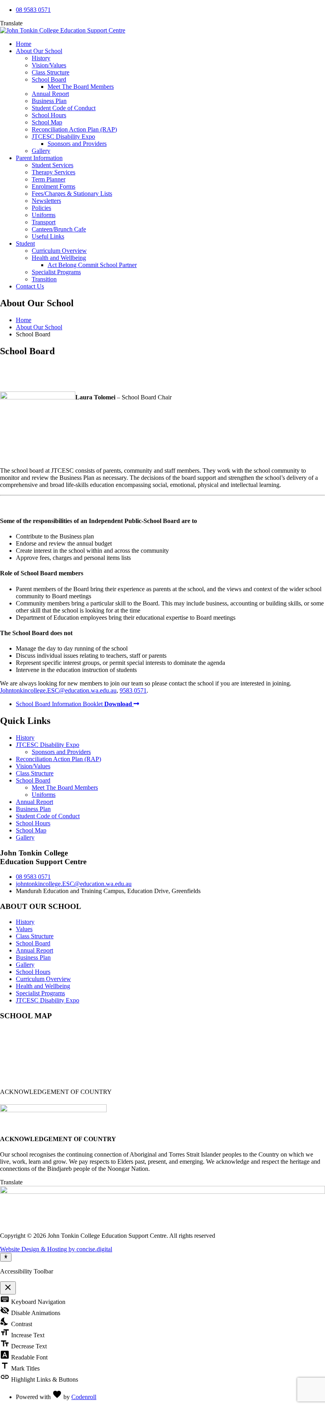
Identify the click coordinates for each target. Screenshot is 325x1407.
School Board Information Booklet (74, 704)
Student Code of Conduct (64, 108)
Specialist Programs (56, 272)
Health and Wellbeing (59, 257)
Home (23, 43)
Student (25, 243)
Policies (41, 207)
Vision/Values (49, 65)
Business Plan (49, 100)
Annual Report (50, 93)
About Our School (39, 51)
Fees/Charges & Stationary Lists (72, 193)
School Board (49, 79)
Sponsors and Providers (77, 143)
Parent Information (39, 158)
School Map (47, 122)
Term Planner (48, 179)
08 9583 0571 (33, 9)
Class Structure (50, 72)
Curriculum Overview (59, 250)
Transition (44, 279)
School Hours (49, 115)
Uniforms (43, 215)
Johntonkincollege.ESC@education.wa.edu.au (58, 690)
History (41, 58)
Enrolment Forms (53, 186)
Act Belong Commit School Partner (92, 265)
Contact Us (30, 286)
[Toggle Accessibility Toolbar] (5, 1257)
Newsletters (46, 200)
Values (24, 929)
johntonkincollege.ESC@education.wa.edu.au (74, 883)
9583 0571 (133, 690)
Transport (43, 222)
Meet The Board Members (81, 86)
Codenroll (83, 1397)
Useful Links (48, 236)
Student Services (52, 165)
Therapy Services (53, 172)
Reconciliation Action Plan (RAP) (74, 129)
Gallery (41, 150)
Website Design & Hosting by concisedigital (56, 1249)
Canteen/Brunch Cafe (59, 229)
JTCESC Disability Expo (63, 136)
